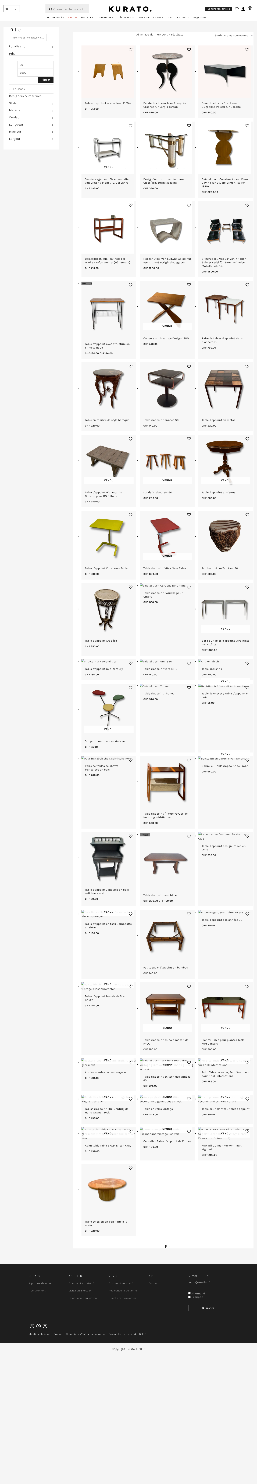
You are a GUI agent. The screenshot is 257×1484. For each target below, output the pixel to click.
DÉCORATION (126, 17)
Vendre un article (219, 9)
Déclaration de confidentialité (128, 1334)
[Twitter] (38, 1326)
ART (170, 17)
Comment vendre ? (121, 1283)
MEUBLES (87, 17)
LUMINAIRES (105, 17)
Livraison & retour (80, 1290)
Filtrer (45, 79)
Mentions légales (39, 1334)
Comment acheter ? (81, 1283)
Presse (58, 1334)
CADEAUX (183, 17)
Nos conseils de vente (123, 1290)
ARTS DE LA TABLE (150, 17)
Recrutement (37, 1290)
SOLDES (72, 17)
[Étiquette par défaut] (45, 1326)
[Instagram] (32, 1326)
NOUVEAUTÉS (55, 17)
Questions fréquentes (83, 1298)
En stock (19, 89)
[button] (130, 48)
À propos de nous (40, 1283)
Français (197, 1297)
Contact (153, 1283)
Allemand (198, 1293)
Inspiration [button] (200, 17)
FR (6, 8)
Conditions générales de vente (85, 1334)
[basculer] (52, 47)
